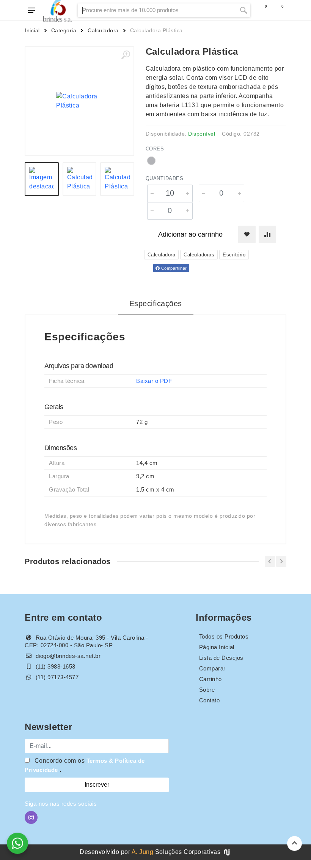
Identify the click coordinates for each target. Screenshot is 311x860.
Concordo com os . (85, 765)
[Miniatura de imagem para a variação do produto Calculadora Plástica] (117, 179)
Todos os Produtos (224, 636)
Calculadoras (199, 255)
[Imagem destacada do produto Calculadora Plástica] (79, 101)
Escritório (234, 255)
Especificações (155, 303)
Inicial (32, 30)
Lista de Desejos (221, 657)
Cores (155, 149)
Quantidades (165, 178)
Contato (209, 700)
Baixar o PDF (154, 381)
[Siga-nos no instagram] (31, 817)
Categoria (64, 30)
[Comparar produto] (267, 234)
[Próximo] (281, 561)
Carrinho (210, 679)
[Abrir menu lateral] (31, 10)
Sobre (207, 689)
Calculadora (103, 30)
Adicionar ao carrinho (190, 234)
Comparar (212, 668)
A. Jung (143, 852)
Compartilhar (173, 268)
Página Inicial (216, 647)
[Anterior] (270, 561)
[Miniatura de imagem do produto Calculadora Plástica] (42, 179)
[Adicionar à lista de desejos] (247, 234)
